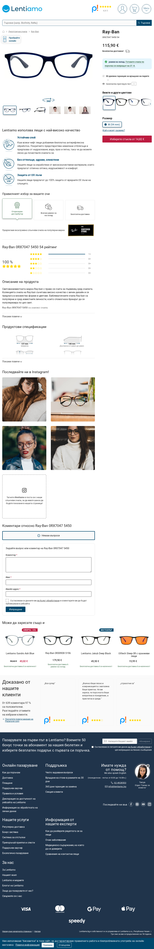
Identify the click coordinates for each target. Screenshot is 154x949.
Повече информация (27, 944)
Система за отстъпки (13, 837)
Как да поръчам (11, 772)
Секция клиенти (54, 791)
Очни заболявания (55, 839)
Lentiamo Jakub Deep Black (96, 653)
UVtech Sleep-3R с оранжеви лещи (134, 654)
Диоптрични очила (17, 31)
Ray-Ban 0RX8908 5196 (58, 653)
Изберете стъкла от (127, 139)
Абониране (144, 741)
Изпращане (15, 609)
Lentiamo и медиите (13, 880)
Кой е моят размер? (114, 130)
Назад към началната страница (17, 931)
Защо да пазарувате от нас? (17, 890)
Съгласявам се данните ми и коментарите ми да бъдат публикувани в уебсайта (46, 602)
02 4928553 (120, 782)
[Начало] (3, 32)
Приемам (47, 945)
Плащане (7, 783)
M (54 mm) (114, 124)
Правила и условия (12, 793)
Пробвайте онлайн (14, 39)
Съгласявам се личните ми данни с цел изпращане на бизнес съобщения (123, 748)
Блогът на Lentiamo (12, 885)
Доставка (7, 777)
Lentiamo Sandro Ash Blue (20, 653)
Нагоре (37, 931)
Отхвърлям (64, 945)
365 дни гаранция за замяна (61, 786)
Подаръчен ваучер (12, 788)
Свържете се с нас (12, 895)
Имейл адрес (13, 589)
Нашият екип (9, 874)
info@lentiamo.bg (117, 786)
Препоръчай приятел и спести (18, 842)
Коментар (11, 554)
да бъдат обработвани (48, 600)
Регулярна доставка (13, 826)
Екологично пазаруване (15, 853)
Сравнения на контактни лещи (62, 854)
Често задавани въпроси (59, 772)
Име (8, 577)
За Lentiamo (8, 869)
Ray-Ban (35, 31)
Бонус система (10, 832)
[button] (10, 110)
